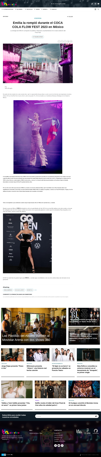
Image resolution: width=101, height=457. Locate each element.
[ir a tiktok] (92, 4)
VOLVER (70, 16)
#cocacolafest (19, 290)
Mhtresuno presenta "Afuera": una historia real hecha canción (37, 368)
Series (38, 9)
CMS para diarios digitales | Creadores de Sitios (90, 454)
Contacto (56, 439)
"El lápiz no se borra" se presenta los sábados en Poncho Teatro (61, 368)
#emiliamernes (8, 290)
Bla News (19, 9)
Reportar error (58, 437)
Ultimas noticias (8, 9)
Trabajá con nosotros (59, 441)
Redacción (57, 433)
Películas (29, 9)
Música (45, 9)
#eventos (30, 290)
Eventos (54, 9)
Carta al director (58, 435)
